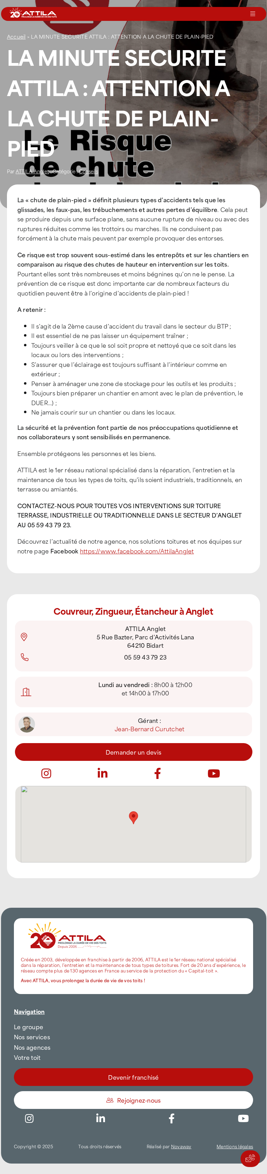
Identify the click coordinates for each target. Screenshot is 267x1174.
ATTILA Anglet (32, 171)
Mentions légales (235, 1146)
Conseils (88, 171)
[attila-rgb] (68, 920)
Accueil (16, 36)
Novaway (181, 1146)
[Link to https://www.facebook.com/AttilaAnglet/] (157, 773)
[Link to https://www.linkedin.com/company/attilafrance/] (100, 1118)
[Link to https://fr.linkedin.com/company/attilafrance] (102, 773)
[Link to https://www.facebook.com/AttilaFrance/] (171, 1118)
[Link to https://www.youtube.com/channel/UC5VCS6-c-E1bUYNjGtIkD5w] (214, 773)
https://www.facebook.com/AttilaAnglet (137, 550)
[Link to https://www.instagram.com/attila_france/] (46, 773)
